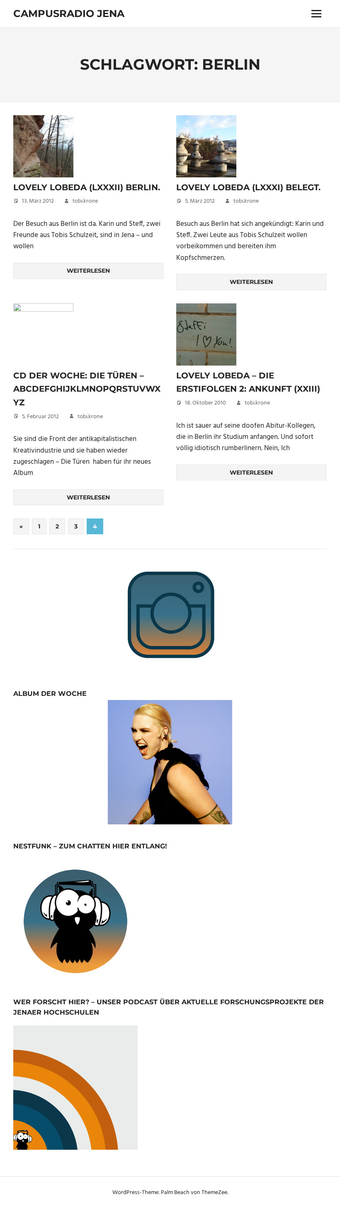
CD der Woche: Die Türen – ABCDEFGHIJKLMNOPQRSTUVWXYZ (86, 389)
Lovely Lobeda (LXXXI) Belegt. (248, 187)
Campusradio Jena (68, 13)
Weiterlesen (88, 270)
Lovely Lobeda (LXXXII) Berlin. (86, 187)
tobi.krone (85, 201)
